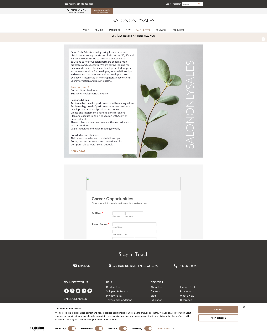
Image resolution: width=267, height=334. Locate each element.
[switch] (99, 328)
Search (199, 4)
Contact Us (112, 287)
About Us (156, 287)
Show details (163, 328)
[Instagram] (72, 290)
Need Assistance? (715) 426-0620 (78, 4)
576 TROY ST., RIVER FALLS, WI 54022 (135, 265)
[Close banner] (244, 307)
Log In (169, 4)
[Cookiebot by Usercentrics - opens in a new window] (37, 328)
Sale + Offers (143, 30)
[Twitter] (78, 290)
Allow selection (218, 318)
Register (177, 4)
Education (161, 30)
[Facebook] (66, 290)
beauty (102, 11)
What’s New (187, 295)
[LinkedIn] (83, 290)
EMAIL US (84, 265)
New (128, 30)
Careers (155, 291)
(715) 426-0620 (188, 265)
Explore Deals (188, 287)
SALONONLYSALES (76, 11)
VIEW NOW (149, 35)
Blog (153, 295)
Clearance (186, 300)
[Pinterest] (89, 290)
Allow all (218, 309)
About (86, 30)
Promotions (187, 291)
